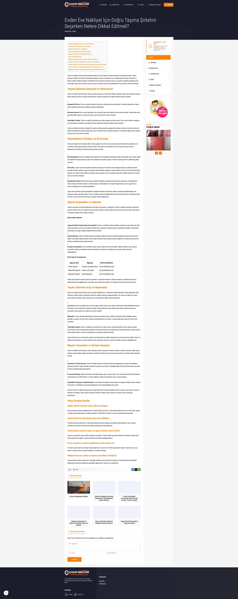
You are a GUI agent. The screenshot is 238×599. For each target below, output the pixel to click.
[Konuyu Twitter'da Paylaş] (136, 469)
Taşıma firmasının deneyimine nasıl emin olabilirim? (84, 62)
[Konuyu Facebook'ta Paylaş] (132, 469)
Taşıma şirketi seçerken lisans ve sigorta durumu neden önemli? (87, 64)
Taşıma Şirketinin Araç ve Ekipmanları (79, 51)
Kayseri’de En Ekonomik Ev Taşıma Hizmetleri (129, 522)
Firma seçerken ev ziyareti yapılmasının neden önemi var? (85, 67)
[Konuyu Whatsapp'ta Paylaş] (139, 469)
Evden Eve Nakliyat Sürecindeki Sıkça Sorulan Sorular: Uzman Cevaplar (129, 498)
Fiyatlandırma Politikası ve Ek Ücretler (79, 46)
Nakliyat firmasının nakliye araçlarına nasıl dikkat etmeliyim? (86, 69)
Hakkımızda (102, 584)
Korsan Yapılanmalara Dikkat (79, 496)
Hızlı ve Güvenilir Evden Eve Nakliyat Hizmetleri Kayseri (104, 522)
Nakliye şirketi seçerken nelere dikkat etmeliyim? (83, 59)
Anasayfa (68, 31)
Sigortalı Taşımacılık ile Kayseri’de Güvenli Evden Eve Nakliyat (78, 523)
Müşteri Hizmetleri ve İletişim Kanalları (79, 54)
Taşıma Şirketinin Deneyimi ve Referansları (81, 44)
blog (74, 31)
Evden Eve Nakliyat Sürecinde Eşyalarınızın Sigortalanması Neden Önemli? (104, 498)
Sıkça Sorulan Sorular (74, 57)
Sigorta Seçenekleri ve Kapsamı (77, 49)
